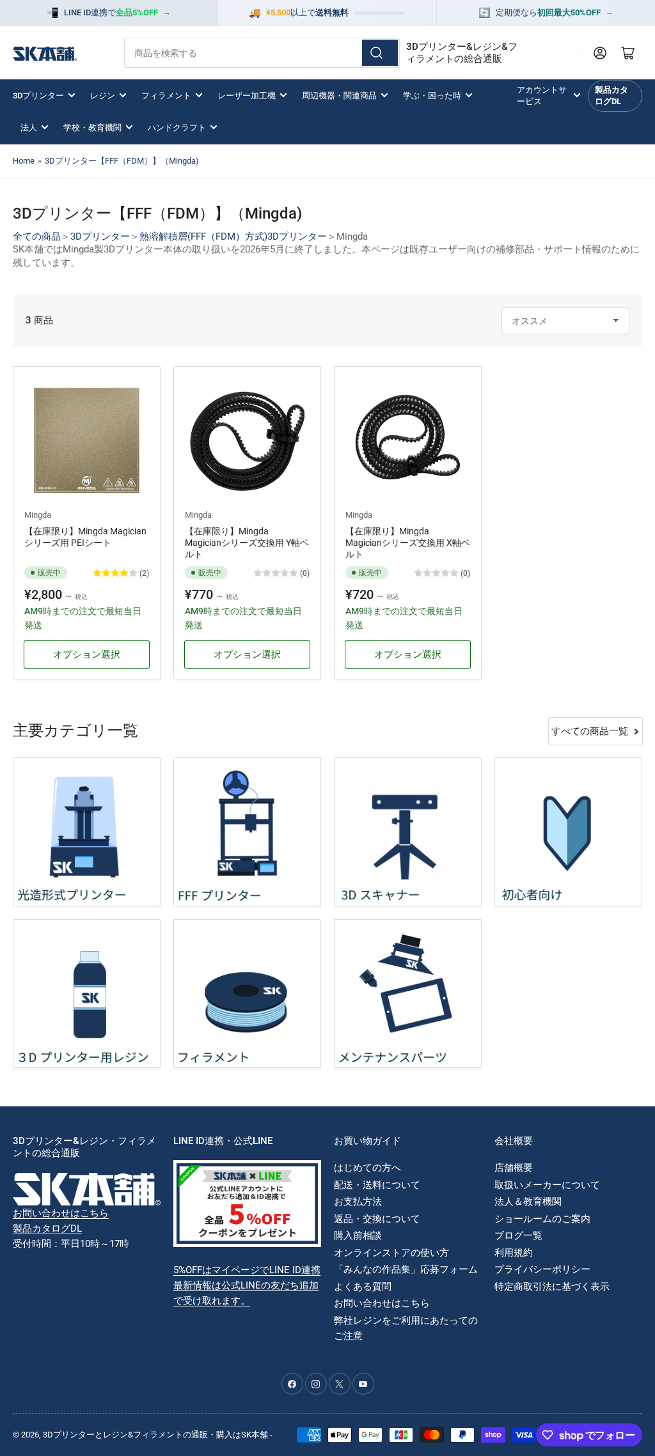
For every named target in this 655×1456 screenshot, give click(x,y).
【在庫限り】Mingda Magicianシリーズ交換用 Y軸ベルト (247, 542)
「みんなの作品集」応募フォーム (406, 1269)
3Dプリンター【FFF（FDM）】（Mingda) (122, 161)
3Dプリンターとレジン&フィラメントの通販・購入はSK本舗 (155, 1434)
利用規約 (513, 1253)
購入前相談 (358, 1235)
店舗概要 (513, 1167)
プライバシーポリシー (542, 1269)
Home (24, 161)
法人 (28, 127)
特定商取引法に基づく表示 (552, 1286)
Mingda (37, 515)
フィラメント (166, 95)
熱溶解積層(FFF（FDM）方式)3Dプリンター (233, 236)
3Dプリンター (38, 95)
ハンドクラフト (177, 127)
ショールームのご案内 (542, 1219)
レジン (102, 95)
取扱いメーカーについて (547, 1185)
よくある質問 (362, 1286)
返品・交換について (377, 1219)
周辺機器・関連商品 (339, 95)
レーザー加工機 (246, 95)
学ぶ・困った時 (432, 95)
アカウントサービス (542, 95)
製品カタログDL (611, 95)
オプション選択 (86, 654)
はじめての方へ (367, 1167)
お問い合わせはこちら (61, 1213)
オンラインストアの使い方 (391, 1253)
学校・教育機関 (92, 127)
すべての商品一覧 (589, 731)
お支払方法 (358, 1201)
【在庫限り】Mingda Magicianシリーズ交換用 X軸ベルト (407, 542)
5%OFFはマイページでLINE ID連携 (246, 1270)
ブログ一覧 (518, 1235)
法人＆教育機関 (528, 1201)
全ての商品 (37, 236)
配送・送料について (377, 1185)
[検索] (380, 52)
